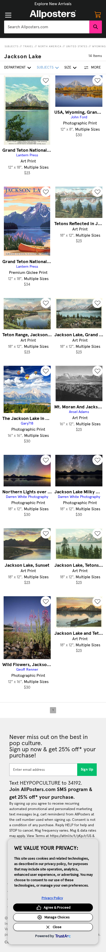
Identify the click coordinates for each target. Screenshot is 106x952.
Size (67, 67)
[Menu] (8, 15)
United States (76, 46)
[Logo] (53, 14)
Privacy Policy (52, 898)
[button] (53, 4)
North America (49, 46)
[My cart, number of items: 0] (98, 14)
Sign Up (87, 769)
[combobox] (46, 27)
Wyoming (99, 46)
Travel (28, 46)
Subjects (12, 46)
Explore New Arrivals (53, 4)
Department (15, 67)
